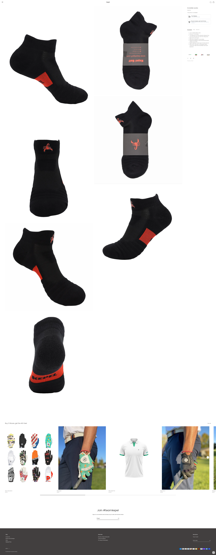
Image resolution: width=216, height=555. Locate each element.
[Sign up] (209, 540)
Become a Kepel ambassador (103, 536)
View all (209, 423)
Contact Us (8, 536)
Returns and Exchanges (10, 538)
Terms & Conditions (102, 538)
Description (189, 29)
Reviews (197, 29)
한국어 (7, 548)
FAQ (194, 29)
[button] (8, 457)
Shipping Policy (8, 541)
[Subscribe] (118, 518)
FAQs (7, 540)
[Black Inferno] (185, 458)
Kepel (108, 2)
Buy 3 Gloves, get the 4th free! (16, 423)
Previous (189, 60)
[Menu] (2, 2)
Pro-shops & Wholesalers (103, 540)
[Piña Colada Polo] (134, 458)
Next (192, 60)
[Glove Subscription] (30, 458)
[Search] (210, 2)
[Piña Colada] (82, 458)
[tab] (190, 29)
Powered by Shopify (14, 551)
